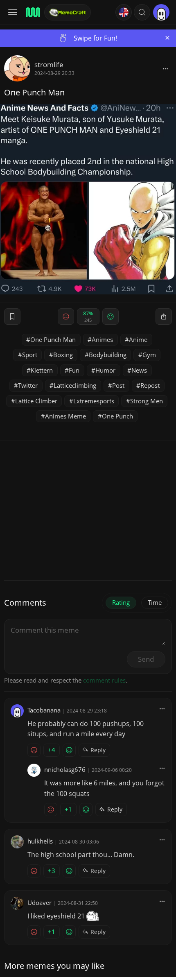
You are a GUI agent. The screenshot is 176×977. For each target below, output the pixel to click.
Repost (150, 385)
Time (155, 602)
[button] (142, 12)
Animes (102, 339)
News (139, 370)
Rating (121, 602)
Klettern (42, 370)
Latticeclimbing (75, 385)
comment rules (104, 680)
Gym (149, 355)
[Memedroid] (32, 12)
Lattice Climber (36, 401)
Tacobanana (44, 710)
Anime (138, 339)
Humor (105, 370)
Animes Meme (65, 416)
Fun (74, 370)
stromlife (48, 64)
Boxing (63, 355)
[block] (165, 68)
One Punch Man (53, 339)
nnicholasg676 (65, 769)
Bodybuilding (107, 355)
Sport (29, 355)
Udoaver (39, 902)
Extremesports (93, 401)
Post (118, 385)
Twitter (28, 385)
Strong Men (146, 401)
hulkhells (40, 841)
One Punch (117, 416)
